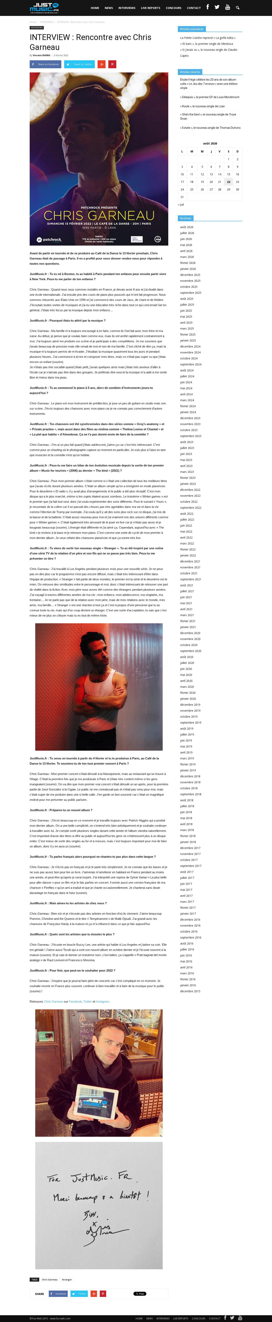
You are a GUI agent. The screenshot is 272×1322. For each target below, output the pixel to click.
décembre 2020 (190, 633)
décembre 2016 (190, 919)
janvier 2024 (188, 412)
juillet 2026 (187, 233)
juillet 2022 (187, 519)
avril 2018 (186, 824)
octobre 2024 (189, 358)
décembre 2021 (190, 561)
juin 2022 (186, 525)
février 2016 (188, 979)
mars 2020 (187, 687)
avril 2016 (186, 967)
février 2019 (188, 764)
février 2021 (188, 621)
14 (219, 174)
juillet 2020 (187, 663)
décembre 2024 (190, 346)
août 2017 (186, 872)
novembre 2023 (190, 424)
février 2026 (188, 263)
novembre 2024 (190, 352)
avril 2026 (186, 251)
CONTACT (194, 8)
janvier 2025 (188, 340)
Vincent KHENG (41, 55)
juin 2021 (186, 597)
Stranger (67, 1279)
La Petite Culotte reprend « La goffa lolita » (208, 38)
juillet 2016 (187, 949)
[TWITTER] (217, 8)
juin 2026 (186, 239)
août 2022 (186, 513)
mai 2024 (186, 388)
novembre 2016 (190, 925)
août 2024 (186, 370)
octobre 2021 (189, 573)
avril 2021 (186, 609)
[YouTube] (240, 1318)
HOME (95, 8)
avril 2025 (186, 322)
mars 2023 (187, 472)
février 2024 (188, 406)
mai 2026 (186, 245)
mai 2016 (186, 961)
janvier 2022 (188, 555)
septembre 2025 (190, 293)
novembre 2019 (190, 710)
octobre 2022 (189, 501)
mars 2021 (187, 615)
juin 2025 (186, 310)
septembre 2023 (190, 436)
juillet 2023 (187, 448)
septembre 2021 (190, 579)
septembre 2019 (190, 722)
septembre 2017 (190, 866)
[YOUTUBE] (227, 8)
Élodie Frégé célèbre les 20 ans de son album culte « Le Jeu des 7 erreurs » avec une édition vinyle (209, 84)
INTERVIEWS (126, 8)
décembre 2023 (190, 418)
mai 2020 (186, 675)
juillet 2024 (187, 376)
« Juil (181, 204)
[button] (237, 8)
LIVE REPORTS (150, 8)
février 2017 (188, 907)
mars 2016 (187, 973)
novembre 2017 (190, 854)
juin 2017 (186, 884)
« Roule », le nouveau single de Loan (202, 106)
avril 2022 (186, 537)
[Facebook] (225, 1318)
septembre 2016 (190, 937)
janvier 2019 (188, 770)
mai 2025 (186, 316)
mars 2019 (187, 758)
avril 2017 (186, 896)
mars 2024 (187, 400)
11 (191, 174)
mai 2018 (186, 818)
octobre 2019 (189, 716)
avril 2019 (186, 752)
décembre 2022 (190, 490)
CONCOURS (173, 8)
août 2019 (186, 728)
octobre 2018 (189, 788)
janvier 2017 (188, 913)
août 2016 (186, 943)
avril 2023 (186, 466)
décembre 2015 (190, 991)
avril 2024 (186, 394)
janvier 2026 (188, 269)
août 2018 (186, 800)
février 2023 (188, 478)
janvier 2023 (188, 484)
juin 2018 (186, 812)
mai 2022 (186, 531)
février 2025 (188, 334)
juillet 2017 (187, 878)
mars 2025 (187, 328)
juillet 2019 (187, 734)
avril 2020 (186, 681)
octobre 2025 (189, 287)
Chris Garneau (53, 1001)
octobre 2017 (189, 860)
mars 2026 (187, 257)
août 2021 (186, 585)
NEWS (109, 8)
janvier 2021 (188, 627)
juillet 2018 (187, 806)
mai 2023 (186, 460)
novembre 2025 (190, 281)
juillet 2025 (187, 304)
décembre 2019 (190, 704)
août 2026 (186, 227)
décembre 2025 (190, 275)
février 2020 (188, 693)
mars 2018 (187, 830)
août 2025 (186, 298)
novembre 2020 (190, 639)
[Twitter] (232, 1318)
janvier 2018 (188, 842)
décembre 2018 (190, 776)
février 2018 (188, 836)
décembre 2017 (190, 848)
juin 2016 (186, 955)
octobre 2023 (189, 430)
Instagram (102, 1001)
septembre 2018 (190, 794)
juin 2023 (186, 454)
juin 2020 (186, 669)
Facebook (75, 1001)
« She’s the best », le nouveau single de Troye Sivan (208, 116)
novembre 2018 (190, 782)
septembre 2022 (190, 507)
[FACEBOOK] (208, 8)
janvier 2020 (188, 699)
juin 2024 (186, 382)
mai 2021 (186, 603)
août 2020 (186, 657)
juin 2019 (186, 740)
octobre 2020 (189, 645)
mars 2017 (187, 901)
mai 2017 (186, 890)
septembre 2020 (190, 651)
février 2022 (188, 549)
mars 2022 (187, 543)
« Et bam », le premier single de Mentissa (206, 44)
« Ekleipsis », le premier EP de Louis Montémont (209, 97)
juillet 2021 (187, 591)
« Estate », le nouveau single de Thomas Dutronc (210, 127)
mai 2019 (186, 746)
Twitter (87, 1001)
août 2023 (186, 442)
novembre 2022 (190, 496)
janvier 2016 (188, 985)
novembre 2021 (190, 567)
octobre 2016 (189, 931)
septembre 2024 (190, 364)
